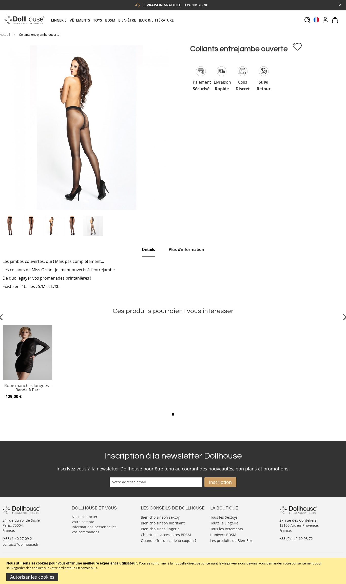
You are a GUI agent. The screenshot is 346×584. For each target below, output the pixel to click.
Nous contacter (85, 516)
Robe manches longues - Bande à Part (27, 388)
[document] (173, 571)
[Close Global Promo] (340, 4)
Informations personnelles (94, 526)
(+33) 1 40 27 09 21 (18, 538)
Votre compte (83, 521)
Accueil (5, 34)
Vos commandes (85, 532)
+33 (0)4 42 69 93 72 (296, 538)
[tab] (114, 20)
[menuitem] (60, 20)
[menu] (114, 20)
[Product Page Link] (27, 379)
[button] (10, 225)
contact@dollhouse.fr (21, 544)
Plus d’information (186, 249)
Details (148, 249)
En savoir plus (86, 567)
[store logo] (24, 20)
